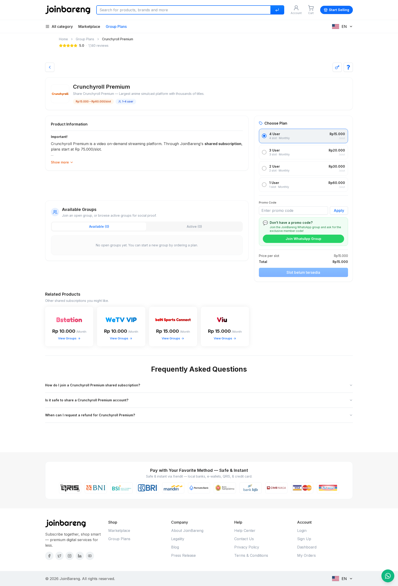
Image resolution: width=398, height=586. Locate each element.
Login (302, 530)
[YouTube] (90, 556)
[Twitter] (59, 556)
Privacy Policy (246, 547)
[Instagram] (69, 556)
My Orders (306, 555)
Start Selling (339, 10)
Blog (175, 547)
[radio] (264, 136)
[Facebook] (49, 556)
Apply (339, 210)
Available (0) (99, 226)
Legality (177, 538)
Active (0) (194, 226)
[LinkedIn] (80, 556)
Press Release (183, 555)
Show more (60, 162)
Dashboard (306, 547)
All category (62, 26)
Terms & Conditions (251, 555)
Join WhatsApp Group (303, 239)
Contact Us (244, 538)
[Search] (277, 10)
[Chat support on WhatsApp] (387, 575)
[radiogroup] (303, 160)
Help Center (244, 530)
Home (63, 39)
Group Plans (116, 26)
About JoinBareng (187, 530)
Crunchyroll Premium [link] (117, 39)
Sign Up (304, 538)
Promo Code (267, 202)
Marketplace (89, 26)
